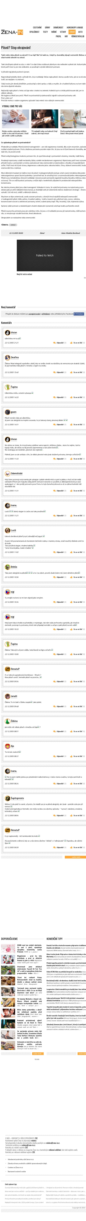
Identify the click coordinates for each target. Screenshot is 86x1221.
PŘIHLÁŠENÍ (46, 313)
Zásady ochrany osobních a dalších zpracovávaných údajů (27, 1163)
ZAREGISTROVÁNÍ (34, 313)
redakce (33, 1140)
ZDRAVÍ (13, 225)
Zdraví (72, 31)
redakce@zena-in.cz (53, 1143)
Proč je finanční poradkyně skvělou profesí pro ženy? (23, 1198)
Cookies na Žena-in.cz (15, 1167)
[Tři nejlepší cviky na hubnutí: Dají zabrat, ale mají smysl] (44, 118)
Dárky (47, 27)
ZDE (36, 1138)
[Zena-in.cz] (13, 32)
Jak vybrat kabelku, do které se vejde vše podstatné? (23, 1195)
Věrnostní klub (77, 36)
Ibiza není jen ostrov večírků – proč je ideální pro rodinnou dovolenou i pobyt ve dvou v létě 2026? (25, 1191)
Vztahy (63, 31)
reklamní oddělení (55, 1150)
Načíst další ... (38, 1053)
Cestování (37, 27)
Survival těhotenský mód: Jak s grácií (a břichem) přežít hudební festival (25, 1187)
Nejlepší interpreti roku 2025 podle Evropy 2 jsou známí (24, 1202)
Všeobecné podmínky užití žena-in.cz (21, 1159)
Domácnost (58, 27)
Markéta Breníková (73, 233)
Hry (66, 36)
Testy (45, 31)
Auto (80, 31)
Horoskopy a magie (75, 27)
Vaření (53, 31)
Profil (58, 36)
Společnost (34, 31)
